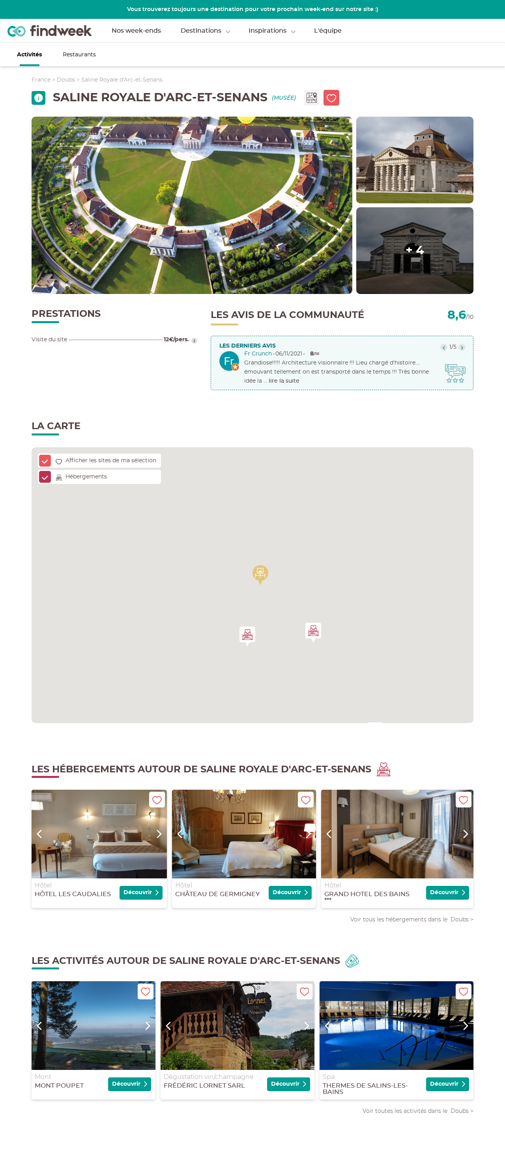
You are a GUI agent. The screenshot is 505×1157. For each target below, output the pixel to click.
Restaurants (79, 55)
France (41, 80)
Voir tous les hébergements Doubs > (411, 919)
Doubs (66, 80)
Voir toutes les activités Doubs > (418, 1110)
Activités (29, 55)
